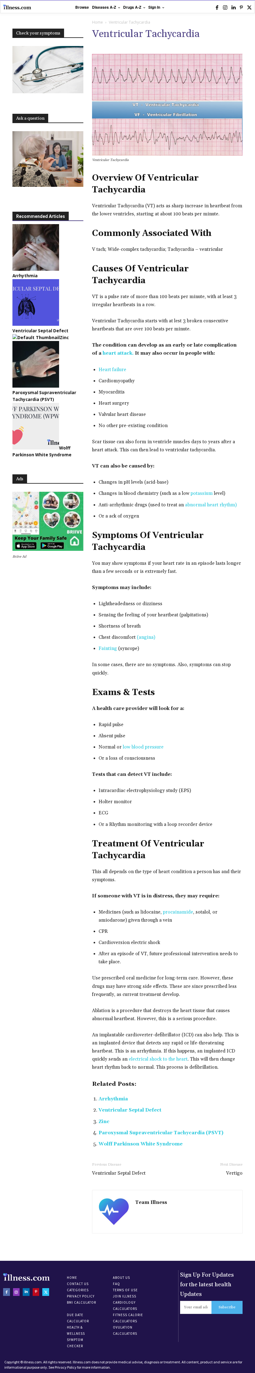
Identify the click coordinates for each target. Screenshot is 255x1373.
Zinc (104, 1122)
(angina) (146, 637)
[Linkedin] (233, 7)
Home (97, 22)
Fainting (108, 649)
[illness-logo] (17, 7)
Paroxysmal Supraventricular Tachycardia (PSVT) (161, 1133)
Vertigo (234, 1173)
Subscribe (227, 1307)
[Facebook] (217, 7)
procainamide (178, 912)
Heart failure (112, 370)
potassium (202, 493)
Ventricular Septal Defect (130, 1110)
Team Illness (151, 1202)
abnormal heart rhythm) (211, 505)
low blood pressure (143, 747)
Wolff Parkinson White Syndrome (141, 1144)
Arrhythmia (113, 1099)
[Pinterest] (241, 7)
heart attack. (118, 353)
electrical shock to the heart (158, 1059)
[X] (249, 7)
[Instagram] (225, 7)
